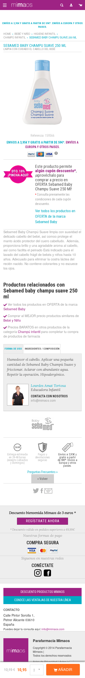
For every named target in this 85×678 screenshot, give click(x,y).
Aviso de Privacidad (45, 661)
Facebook (41, 491)
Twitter (36, 491)
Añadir (64, 669)
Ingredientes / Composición (42, 348)
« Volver (42, 479)
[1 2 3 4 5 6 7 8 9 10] (37, 669)
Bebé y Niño (22, 33)
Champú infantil (14, 37)
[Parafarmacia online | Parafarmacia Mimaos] (21, 4)
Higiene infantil (45, 33)
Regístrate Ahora (42, 521)
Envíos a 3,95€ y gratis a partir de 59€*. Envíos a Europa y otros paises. (67, 460)
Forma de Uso (13, 348)
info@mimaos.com (43, 400)
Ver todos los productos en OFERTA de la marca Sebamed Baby (55, 216)
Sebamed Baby (14, 309)
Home (7, 33)
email (48, 491)
